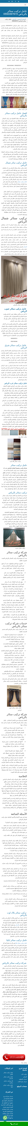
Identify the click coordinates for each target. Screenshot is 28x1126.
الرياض (14, 19)
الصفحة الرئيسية (21, 19)
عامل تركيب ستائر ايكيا (21, 943)
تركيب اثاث (24, 1074)
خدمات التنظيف (23, 1079)
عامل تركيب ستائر (22, 182)
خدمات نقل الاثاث (22, 1081)
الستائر (25, 247)
